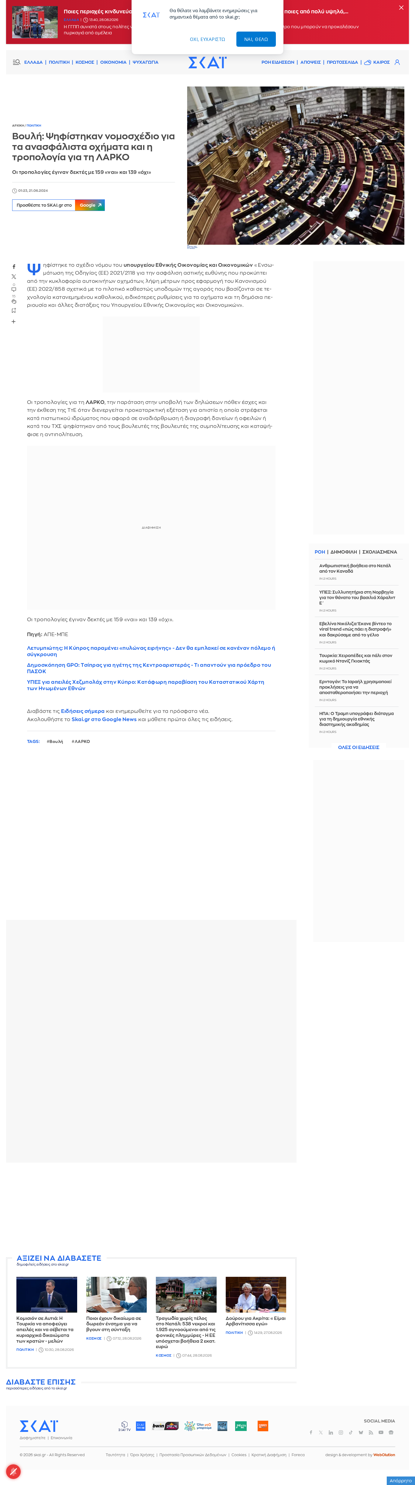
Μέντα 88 (241, 1426)
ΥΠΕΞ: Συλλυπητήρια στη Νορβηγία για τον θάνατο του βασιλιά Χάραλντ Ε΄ (357, 597)
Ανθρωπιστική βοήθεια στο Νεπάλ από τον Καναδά (355, 568)
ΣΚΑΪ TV (124, 1426)
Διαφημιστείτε (33, 1438)
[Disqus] (151, 837)
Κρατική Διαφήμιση (269, 1455)
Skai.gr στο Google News (104, 719)
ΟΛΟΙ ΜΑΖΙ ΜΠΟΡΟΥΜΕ (193, 1429)
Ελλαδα (71, 20)
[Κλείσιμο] (401, 8)
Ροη (320, 552)
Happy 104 (263, 1426)
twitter (14, 277)
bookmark (14, 310)
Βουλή (56, 742)
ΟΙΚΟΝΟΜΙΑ (113, 62)
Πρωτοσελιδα (342, 62)
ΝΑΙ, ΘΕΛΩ (256, 39)
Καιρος (381, 62)
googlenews (391, 1432)
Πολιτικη (34, 125)
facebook (14, 266)
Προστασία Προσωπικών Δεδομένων (192, 1455)
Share (13, 321)
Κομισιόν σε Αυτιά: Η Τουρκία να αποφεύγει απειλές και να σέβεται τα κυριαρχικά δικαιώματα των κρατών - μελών (45, 1330)
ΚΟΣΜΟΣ (85, 62)
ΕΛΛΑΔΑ (33, 62)
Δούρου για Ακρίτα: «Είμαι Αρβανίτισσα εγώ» (256, 1321)
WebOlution (384, 1455)
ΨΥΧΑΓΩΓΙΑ (146, 62)
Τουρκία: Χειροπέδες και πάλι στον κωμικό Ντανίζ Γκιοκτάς (355, 658)
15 (13, 296)
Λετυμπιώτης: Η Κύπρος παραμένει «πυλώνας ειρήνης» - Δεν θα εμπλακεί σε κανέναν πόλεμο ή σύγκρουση (151, 651)
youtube (381, 1432)
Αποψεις (310, 62)
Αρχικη (18, 125)
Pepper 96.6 (222, 1426)
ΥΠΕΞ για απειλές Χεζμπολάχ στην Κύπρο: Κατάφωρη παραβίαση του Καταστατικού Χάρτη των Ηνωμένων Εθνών (146, 685)
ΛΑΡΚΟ (82, 742)
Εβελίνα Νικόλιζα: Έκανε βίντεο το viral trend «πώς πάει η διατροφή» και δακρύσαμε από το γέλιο (355, 629)
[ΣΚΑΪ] (207, 62)
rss (371, 1432)
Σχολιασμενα (379, 552)
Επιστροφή (400, 1464)
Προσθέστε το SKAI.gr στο (56, 205)
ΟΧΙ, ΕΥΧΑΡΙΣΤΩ (207, 39)
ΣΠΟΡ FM (165, 1426)
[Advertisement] (153, 1210)
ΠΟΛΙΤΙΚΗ (59, 62)
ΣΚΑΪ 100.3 (140, 1426)
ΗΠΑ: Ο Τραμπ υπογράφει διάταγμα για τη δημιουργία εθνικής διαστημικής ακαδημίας (356, 718)
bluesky (361, 1432)
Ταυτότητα (115, 1455)
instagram (341, 1432)
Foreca (298, 1455)
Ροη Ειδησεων (278, 62)
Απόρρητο (401, 1481)
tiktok (351, 1432)
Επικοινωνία (61, 1438)
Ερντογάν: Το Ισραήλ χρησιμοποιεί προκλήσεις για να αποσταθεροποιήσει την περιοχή (355, 687)
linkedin (331, 1432)
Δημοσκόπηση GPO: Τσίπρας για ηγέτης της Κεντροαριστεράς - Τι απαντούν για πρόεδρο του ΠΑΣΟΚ (149, 668)
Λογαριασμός (397, 62)
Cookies (239, 1455)
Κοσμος (94, 1338)
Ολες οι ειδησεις (358, 747)
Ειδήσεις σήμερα (83, 711)
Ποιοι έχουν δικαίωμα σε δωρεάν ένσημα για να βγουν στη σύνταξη (113, 1324)
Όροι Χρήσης (142, 1455)
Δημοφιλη (344, 552)
